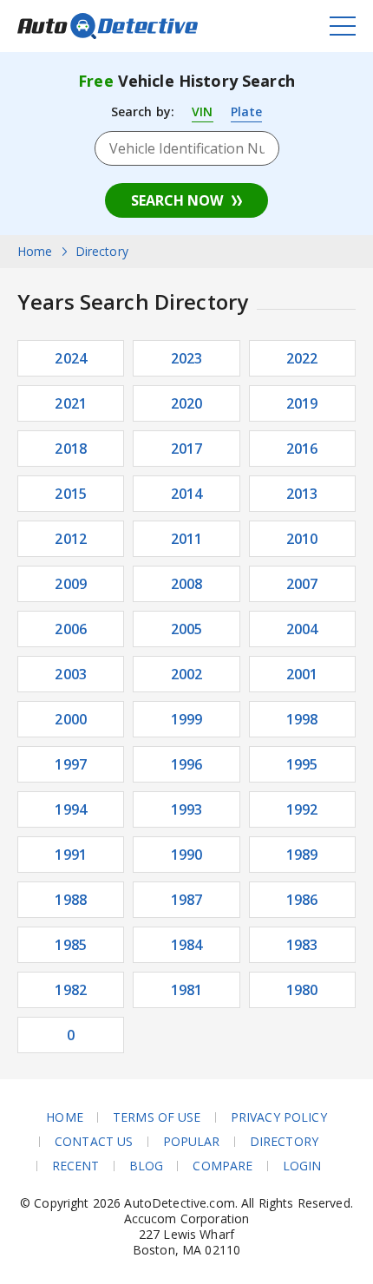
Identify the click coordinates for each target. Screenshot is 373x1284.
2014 (187, 493)
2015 (71, 493)
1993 (187, 809)
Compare (222, 1166)
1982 (71, 989)
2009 (71, 583)
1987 (187, 899)
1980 (302, 989)
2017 (187, 448)
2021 (71, 403)
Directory (284, 1142)
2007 (302, 583)
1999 (187, 719)
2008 (187, 583)
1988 (71, 899)
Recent (76, 1166)
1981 (187, 989)
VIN (202, 111)
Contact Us (94, 1142)
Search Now (177, 200)
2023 (187, 358)
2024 (71, 358)
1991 (71, 854)
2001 (302, 674)
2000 (71, 719)
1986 (302, 899)
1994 (71, 809)
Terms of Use (157, 1117)
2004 (302, 629)
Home (64, 1117)
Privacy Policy (279, 1117)
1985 (71, 944)
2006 (71, 629)
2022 (302, 358)
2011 (187, 538)
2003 (71, 674)
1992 (302, 809)
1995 (302, 764)
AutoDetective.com (107, 26)
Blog (146, 1166)
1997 (71, 764)
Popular (191, 1142)
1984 (187, 944)
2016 (302, 448)
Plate (247, 111)
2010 (302, 538)
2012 (71, 538)
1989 (302, 854)
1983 (302, 944)
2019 (302, 403)
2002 (187, 674)
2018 (71, 448)
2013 (302, 493)
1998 (302, 719)
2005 (187, 629)
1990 (187, 854)
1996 (187, 764)
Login (302, 1166)
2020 (187, 403)
